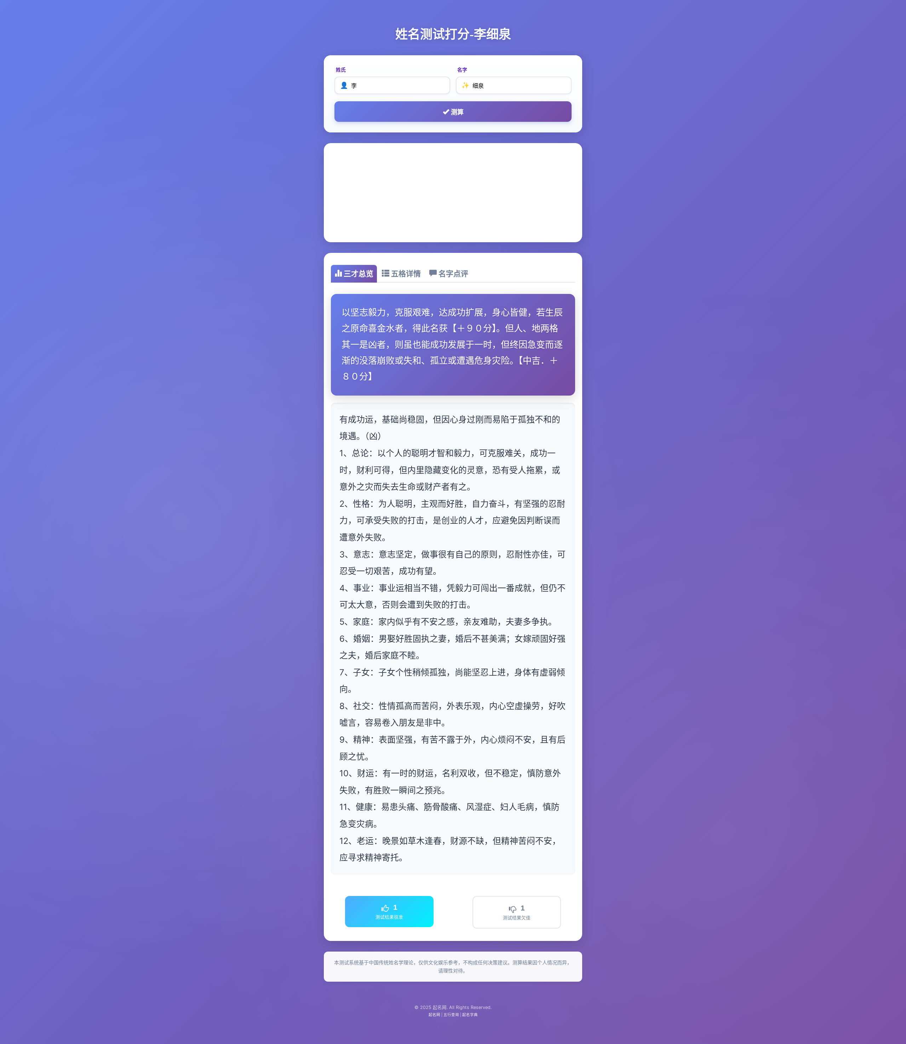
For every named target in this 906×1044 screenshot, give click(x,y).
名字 (462, 70)
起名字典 (470, 1014)
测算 (456, 112)
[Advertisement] (453, 192)
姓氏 (341, 70)
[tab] (354, 274)
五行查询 (451, 1014)
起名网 (434, 1014)
